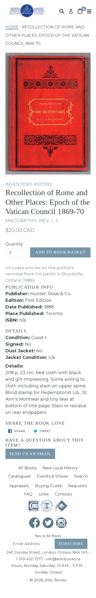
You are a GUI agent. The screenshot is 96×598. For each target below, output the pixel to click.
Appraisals (19, 485)
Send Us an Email (30, 454)
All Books (27, 468)
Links (43, 494)
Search (81, 476)
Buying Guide (48, 485)
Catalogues (19, 476)
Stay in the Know (48, 536)
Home (11, 26)
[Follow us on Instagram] (61, 523)
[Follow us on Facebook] (35, 523)
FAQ (28, 494)
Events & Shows (52, 476)
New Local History (60, 468)
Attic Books (55, 580)
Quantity (14, 244)
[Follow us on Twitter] (48, 523)
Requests (77, 485)
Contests (63, 494)
